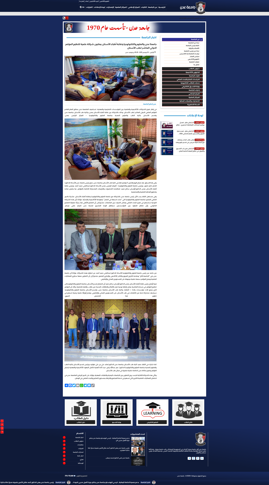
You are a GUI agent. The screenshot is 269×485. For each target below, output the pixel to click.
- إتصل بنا (197, 64)
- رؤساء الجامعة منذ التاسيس (189, 54)
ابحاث (86, 1)
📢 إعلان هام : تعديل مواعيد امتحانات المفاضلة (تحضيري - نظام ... (190, 125)
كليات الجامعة (194, 76)
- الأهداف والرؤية (194, 48)
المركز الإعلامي (134, 7)
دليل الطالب (81, 422)
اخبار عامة (80, 456)
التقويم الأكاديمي (104, 1)
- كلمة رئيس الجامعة (193, 45)
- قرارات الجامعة (194, 62)
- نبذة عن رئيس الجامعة (192, 51)
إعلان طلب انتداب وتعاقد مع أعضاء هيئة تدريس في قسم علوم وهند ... (190, 142)
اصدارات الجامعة (78, 452)
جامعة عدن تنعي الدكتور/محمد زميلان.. (117, 458)
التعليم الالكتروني (152, 422)
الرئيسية (161, 7)
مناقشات (80, 445)
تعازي (81, 459)
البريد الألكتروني (94, 1)
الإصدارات (110, 7)
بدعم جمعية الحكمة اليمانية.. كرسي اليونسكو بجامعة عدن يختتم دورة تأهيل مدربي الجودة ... (188, 482)
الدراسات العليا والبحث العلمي (188, 79)
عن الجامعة (152, 7)
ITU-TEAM (69, 476)
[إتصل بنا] (193, 458)
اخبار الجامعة (79, 437)
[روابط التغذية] (2, 420)
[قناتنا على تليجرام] (2, 432)
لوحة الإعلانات (99, 7)
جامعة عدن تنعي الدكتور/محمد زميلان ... (30, 482)
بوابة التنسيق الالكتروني (191, 86)
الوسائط (80, 463)
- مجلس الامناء (195, 56)
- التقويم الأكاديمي (194, 59)
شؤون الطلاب (194, 68)
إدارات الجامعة (194, 90)
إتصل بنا (81, 1)
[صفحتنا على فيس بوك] (2, 424)
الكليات (144, 7)
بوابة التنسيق (116, 422)
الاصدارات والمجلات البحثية (189, 101)
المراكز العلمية (121, 7)
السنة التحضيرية (193, 104)
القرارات (89, 7)
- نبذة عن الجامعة (194, 43)
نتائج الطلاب (188, 422)
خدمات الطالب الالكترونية (190, 83)
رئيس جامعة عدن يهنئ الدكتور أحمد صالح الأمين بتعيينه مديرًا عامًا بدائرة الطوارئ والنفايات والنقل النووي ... (97, 482)
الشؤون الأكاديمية (193, 72)
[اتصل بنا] (2, 428)
